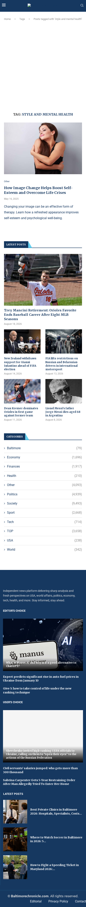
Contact (80, 901)
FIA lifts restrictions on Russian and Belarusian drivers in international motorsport (61, 364)
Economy (44, 457)
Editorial (36, 901)
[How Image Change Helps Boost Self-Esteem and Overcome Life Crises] (43, 148)
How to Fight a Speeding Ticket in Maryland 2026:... (54, 867)
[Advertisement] (43, 66)
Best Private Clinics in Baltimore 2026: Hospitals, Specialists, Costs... (56, 811)
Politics (44, 494)
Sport (44, 512)
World (44, 549)
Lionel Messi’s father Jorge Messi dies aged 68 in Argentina (62, 412)
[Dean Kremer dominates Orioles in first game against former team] (22, 391)
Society (44, 503)
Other (44, 485)
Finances (44, 466)
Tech (44, 522)
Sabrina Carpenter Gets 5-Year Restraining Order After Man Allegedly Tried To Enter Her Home (39, 782)
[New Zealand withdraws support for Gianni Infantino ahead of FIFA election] (22, 341)
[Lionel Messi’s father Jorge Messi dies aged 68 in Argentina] (63, 391)
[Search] (82, 5)
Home (7, 18)
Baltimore (44, 448)
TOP (44, 531)
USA (44, 540)
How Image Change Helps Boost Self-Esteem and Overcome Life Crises (38, 190)
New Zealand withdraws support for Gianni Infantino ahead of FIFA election (20, 364)
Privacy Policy (58, 901)
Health (44, 476)
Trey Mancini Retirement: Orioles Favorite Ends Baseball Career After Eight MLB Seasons (40, 314)
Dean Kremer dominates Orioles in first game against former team (21, 412)
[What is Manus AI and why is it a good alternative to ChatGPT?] (43, 645)
